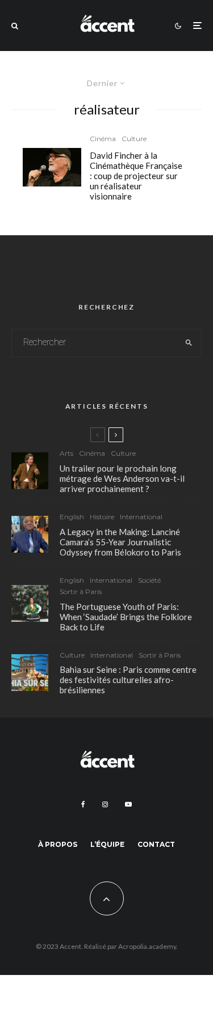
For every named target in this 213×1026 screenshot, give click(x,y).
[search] (189, 343)
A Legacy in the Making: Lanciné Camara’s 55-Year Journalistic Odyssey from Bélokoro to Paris (120, 542)
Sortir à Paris (81, 591)
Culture (134, 138)
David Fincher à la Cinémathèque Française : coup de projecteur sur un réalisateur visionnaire (136, 175)
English (72, 516)
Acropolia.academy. (148, 946)
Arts (66, 453)
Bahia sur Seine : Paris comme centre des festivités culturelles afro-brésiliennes (128, 679)
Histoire (102, 516)
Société (149, 580)
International (141, 516)
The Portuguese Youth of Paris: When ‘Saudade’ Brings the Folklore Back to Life (126, 616)
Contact (156, 844)
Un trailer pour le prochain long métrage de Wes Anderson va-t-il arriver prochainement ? (122, 478)
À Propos (57, 844)
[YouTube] (128, 804)
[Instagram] (105, 804)
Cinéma (103, 138)
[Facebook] (83, 804)
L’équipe (107, 844)
